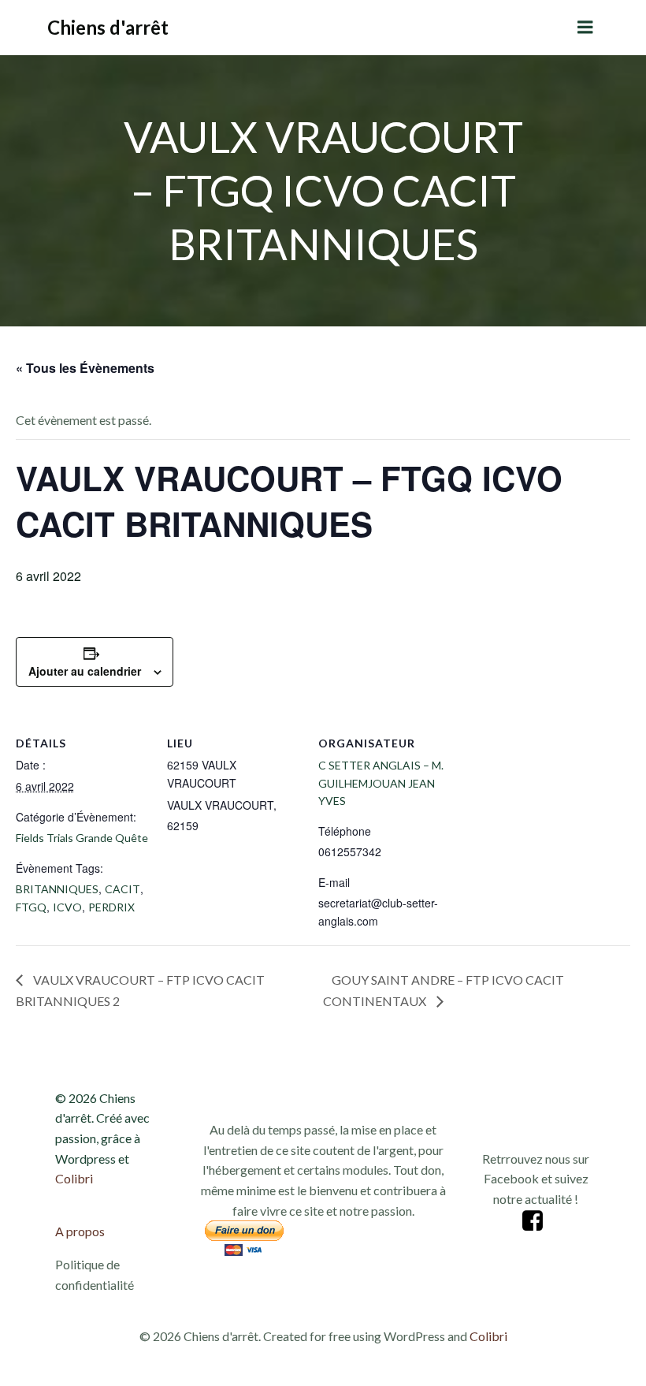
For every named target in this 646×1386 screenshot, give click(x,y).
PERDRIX (111, 907)
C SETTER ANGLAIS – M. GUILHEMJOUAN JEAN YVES (381, 782)
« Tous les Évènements (85, 368)
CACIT (122, 889)
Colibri (74, 1178)
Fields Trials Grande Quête (82, 837)
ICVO (67, 907)
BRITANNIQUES (57, 889)
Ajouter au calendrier (84, 671)
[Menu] (585, 27)
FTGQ (31, 907)
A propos (80, 1231)
